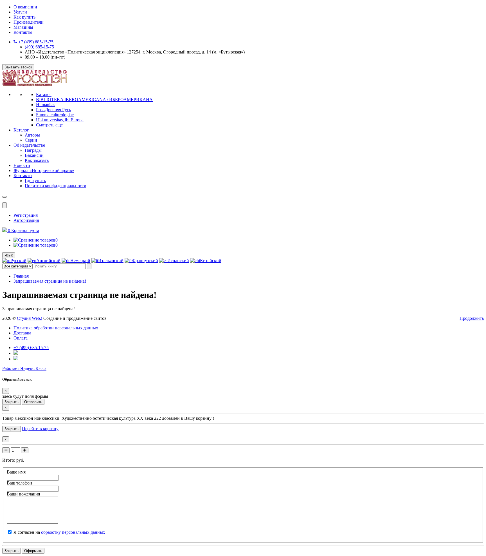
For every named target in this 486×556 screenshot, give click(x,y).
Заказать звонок (18, 67)
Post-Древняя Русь (53, 109)
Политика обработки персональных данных (56, 327)
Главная (21, 276)
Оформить (33, 551)
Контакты (23, 32)
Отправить (33, 402)
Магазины (23, 27)
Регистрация (26, 215)
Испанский (178, 260)
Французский (145, 260)
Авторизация (26, 220)
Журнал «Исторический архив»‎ (44, 170)
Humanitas (45, 104)
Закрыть (11, 402)
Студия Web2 (29, 318)
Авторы (32, 135)
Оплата (21, 338)
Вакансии (34, 155)
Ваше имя (16, 472)
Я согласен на (59, 532)
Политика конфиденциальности (55, 185)
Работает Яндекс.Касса (24, 368)
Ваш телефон (19, 483)
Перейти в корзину (40, 428)
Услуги (20, 12)
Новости (22, 165)
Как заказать (37, 160)
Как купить (24, 17)
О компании (25, 7)
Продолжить (472, 318)
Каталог (43, 94)
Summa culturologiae (55, 114)
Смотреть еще (49, 124)
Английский (48, 260)
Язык (8, 255)
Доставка (22, 333)
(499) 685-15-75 (39, 46)
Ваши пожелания (23, 494)
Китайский (210, 260)
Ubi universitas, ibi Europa (60, 119)
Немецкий (80, 260)
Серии (31, 140)
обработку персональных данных (73, 532)
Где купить (35, 180)
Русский (18, 260)
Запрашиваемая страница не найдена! (50, 281)
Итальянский (110, 260)
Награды (33, 150)
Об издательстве (29, 145)
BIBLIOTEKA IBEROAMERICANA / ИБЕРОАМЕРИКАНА (94, 99)
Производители (29, 22)
